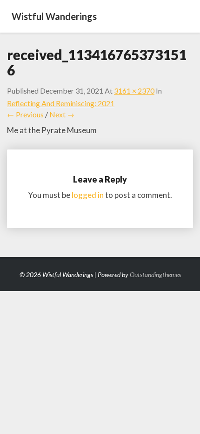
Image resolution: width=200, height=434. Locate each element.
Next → (61, 114)
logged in (88, 195)
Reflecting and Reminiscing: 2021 (60, 103)
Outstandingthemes (155, 274)
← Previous (25, 114)
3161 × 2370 (134, 90)
